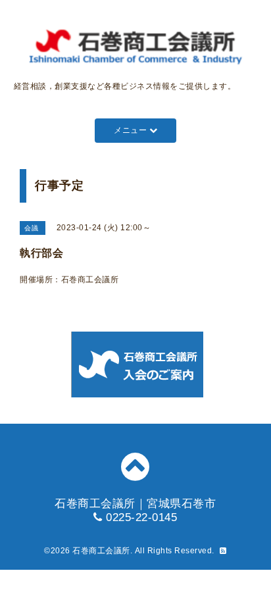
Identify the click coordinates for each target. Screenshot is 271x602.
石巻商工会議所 (101, 550)
